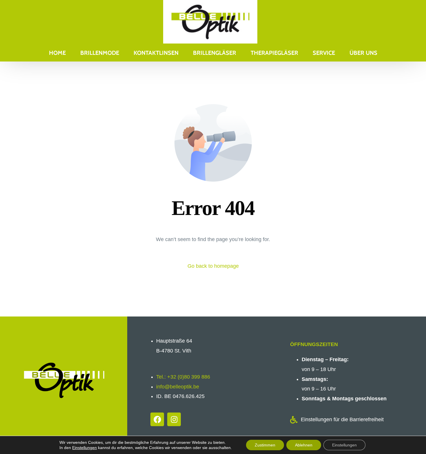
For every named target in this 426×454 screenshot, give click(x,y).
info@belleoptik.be (177, 387)
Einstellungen (84, 447)
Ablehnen (303, 445)
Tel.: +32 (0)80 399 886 (183, 377)
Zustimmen (265, 445)
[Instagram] (174, 419)
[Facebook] (157, 419)
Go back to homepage (213, 266)
